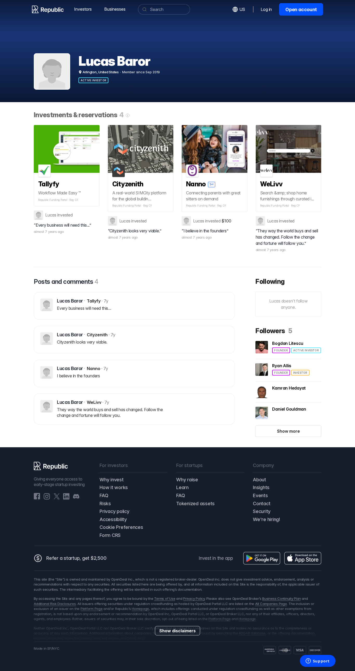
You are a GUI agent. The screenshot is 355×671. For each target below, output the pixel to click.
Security (262, 511)
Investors (83, 9)
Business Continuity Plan (281, 598)
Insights (261, 487)
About (259, 479)
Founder (281, 350)
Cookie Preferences (121, 527)
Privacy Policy (194, 598)
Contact (261, 503)
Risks (105, 503)
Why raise (187, 479)
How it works (114, 487)
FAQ (104, 495)
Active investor (93, 80)
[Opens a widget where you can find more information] (318, 661)
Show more (288, 431)
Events (260, 495)
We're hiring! (266, 519)
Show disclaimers (177, 630)
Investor (300, 372)
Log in (266, 9)
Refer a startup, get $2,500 (76, 558)
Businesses (115, 9)
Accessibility (113, 519)
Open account (301, 9)
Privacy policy (114, 511)
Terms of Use (164, 598)
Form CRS (110, 535)
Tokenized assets (195, 503)
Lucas (50, 215)
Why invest (112, 479)
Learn (182, 487)
